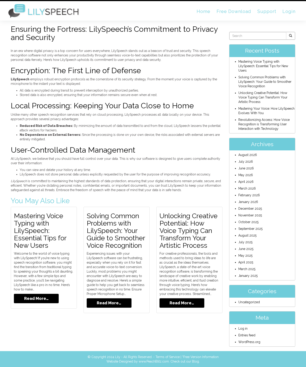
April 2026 (246, 182)
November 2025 (250, 215)
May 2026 (245, 175)
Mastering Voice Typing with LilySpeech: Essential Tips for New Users (40, 230)
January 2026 (248, 202)
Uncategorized (249, 302)
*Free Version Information (200, 357)
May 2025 (245, 255)
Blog (195, 361)
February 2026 (249, 195)
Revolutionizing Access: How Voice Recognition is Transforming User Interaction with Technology (264, 124)
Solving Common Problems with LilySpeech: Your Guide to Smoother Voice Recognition (116, 230)
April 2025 (245, 262)
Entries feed (246, 335)
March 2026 (247, 188)
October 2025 (248, 222)
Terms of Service (167, 357)
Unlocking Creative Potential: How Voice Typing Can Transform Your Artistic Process (188, 230)
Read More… (36, 298)
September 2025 (250, 228)
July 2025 (245, 242)
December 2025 (250, 208)
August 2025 (247, 235)
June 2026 (246, 168)
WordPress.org (249, 342)
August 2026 (247, 155)
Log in (243, 328)
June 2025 (245, 249)
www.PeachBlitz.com (154, 361)
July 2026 (245, 161)
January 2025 (248, 275)
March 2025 (246, 269)
